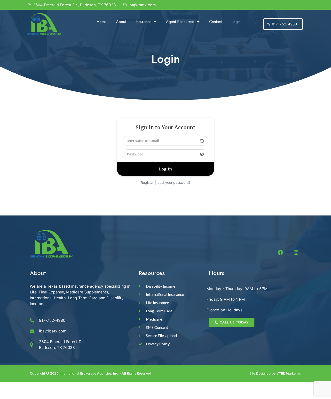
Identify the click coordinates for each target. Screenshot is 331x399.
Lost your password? (174, 182)
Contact (215, 21)
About (121, 21)
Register (147, 182)
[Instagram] (296, 252)
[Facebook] (280, 252)
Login (235, 21)
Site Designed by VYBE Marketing (275, 373)
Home (101, 21)
